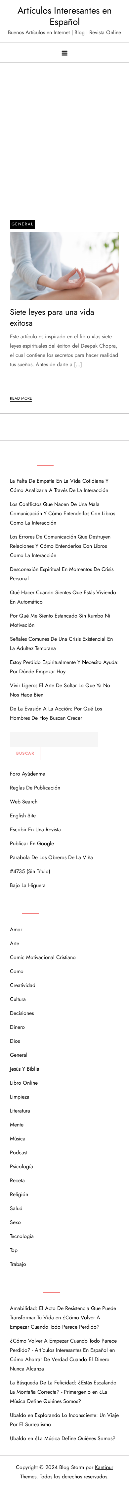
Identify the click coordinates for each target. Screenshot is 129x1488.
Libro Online (24, 1083)
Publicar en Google (32, 843)
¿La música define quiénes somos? (75, 1438)
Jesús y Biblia (24, 1069)
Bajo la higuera (28, 885)
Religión (19, 1194)
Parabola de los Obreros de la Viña (51, 857)
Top (14, 1250)
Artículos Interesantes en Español (65, 16)
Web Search (23, 801)
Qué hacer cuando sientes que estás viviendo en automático (63, 597)
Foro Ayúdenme (27, 774)
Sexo (15, 1222)
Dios (15, 1041)
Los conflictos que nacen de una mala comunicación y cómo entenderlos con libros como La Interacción (62, 513)
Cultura (18, 999)
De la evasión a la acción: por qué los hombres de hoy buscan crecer (56, 713)
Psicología (21, 1166)
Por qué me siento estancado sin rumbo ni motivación (60, 620)
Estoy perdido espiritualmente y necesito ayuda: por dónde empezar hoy (64, 666)
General (22, 224)
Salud (16, 1208)
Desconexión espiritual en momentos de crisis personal (61, 573)
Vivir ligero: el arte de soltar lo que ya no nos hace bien (60, 690)
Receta (17, 1180)
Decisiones (22, 1013)
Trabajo (18, 1264)
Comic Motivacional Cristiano (43, 957)
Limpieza (19, 1097)
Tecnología (22, 1236)
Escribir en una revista (35, 829)
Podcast (18, 1152)
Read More (21, 398)
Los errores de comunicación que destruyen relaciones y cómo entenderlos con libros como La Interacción (60, 546)
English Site (23, 815)
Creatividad (22, 985)
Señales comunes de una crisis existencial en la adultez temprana (61, 643)
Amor (16, 929)
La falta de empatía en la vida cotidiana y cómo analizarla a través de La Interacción (59, 485)
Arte (14, 943)
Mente (16, 1124)
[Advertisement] (64, 141)
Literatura (20, 1111)
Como (16, 971)
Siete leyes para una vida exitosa (52, 317)
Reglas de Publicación (35, 787)
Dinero (17, 1027)
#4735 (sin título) (30, 871)
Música (17, 1138)
